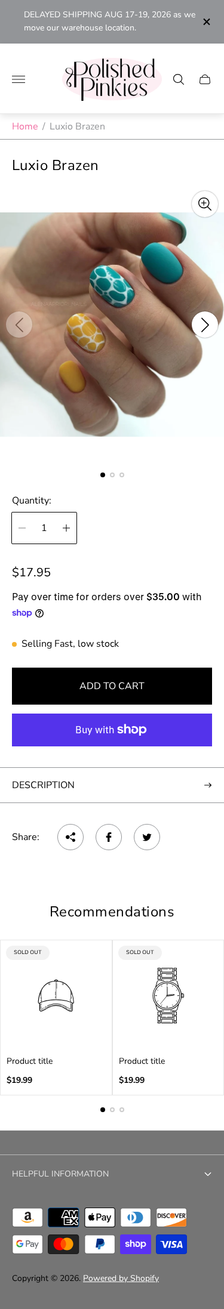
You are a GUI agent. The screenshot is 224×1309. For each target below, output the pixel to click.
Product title (30, 1061)
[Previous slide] (19, 324)
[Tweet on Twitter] (147, 837)
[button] (102, 475)
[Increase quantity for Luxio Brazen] (66, 528)
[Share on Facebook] (109, 837)
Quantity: (31, 500)
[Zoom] (205, 204)
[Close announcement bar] (205, 21)
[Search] (178, 79)
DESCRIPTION (43, 785)
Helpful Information (60, 1174)
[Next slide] (205, 324)
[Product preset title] (56, 995)
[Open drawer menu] (18, 79)
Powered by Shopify (121, 1278)
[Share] (70, 837)
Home (25, 126)
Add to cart (112, 686)
